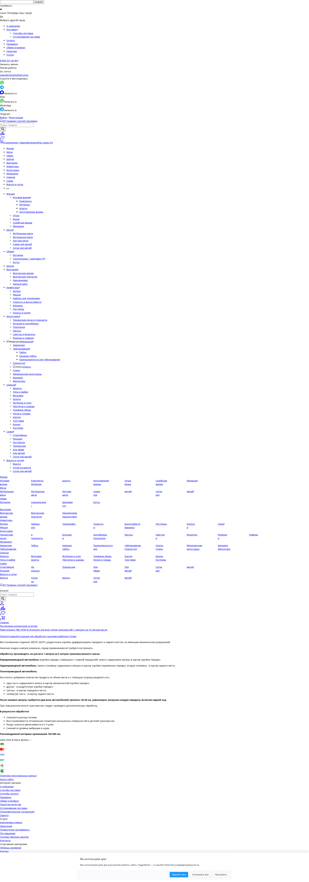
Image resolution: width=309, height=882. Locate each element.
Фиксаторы (19, 381)
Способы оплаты (9, 793)
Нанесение (6, 826)
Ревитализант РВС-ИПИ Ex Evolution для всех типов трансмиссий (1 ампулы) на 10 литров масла (53, 629)
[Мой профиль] (2, 604)
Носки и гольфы (21, 413)
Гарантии (11, 51)
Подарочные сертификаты (15, 829)
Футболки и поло (22, 402)
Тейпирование (21, 348)
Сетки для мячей (22, 247)
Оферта (4, 815)
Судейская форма (22, 222)
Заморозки (19, 345)
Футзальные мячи (23, 237)
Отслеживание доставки (26, 36)
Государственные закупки (14, 836)
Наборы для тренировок (26, 298)
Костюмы (18, 427)
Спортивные (20, 435)
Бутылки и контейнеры (26, 323)
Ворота (17, 463)
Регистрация (16, 117)
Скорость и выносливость (27, 301)
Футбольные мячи (23, 233)
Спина (16, 370)
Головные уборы (22, 409)
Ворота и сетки (14, 184)
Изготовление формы (31, 211)
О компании (13, 26)
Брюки (16, 424)
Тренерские (19, 445)
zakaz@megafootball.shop (14, 75)
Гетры (16, 215)
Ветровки (18, 395)
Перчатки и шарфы (24, 406)
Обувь (9, 155)
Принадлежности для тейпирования (39, 359)
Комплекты (25, 201)
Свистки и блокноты (24, 334)
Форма (10, 148)
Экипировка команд (11, 822)
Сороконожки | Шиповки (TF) (29, 258)
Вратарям (11, 162)
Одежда (10, 177)
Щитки (10, 159)
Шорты (23, 208)
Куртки (17, 417)
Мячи (9, 152)
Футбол (17, 291)
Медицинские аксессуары (27, 374)
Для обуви (18, 449)
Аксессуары (12, 170)
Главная (4, 622)
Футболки (24, 204)
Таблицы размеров (10, 847)
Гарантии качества (10, 804)
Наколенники (20, 280)
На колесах (19, 442)
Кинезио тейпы (28, 356)
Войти (3, 117)
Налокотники (20, 283)
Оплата (10, 40)
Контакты (5, 840)
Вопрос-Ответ (69, 636)
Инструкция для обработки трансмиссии (38, 636)
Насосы (17, 330)
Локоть (27, 366)
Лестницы (18, 309)
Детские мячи (20, 240)
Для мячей (19, 453)
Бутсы (16, 262)
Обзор (3, 636)
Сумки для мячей (22, 244)
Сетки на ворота (22, 467)
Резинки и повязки (23, 338)
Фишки (17, 294)
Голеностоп (19, 363)
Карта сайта (7, 779)
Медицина (12, 173)
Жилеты (17, 388)
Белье (16, 219)
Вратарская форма (23, 273)
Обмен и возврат (15, 47)
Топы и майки (20, 391)
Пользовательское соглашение (17, 811)
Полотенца (19, 327)
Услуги (10, 54)
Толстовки (18, 420)
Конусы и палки (21, 312)
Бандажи (18, 377)
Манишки (18, 226)
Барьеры (18, 305)
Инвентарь (12, 166)
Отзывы (11, 636)
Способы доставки (23, 33)
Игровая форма (21, 197)
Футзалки (18, 255)
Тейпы (22, 352)
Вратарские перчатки (25, 276)
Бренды (4, 851)
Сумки (9, 180)
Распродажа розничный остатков (18, 626)
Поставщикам (7, 833)
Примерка (12, 44)
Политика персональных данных (18, 775)
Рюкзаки (17, 438)
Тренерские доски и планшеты (30, 320)
